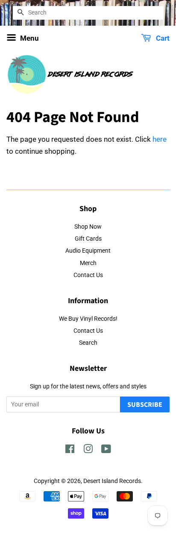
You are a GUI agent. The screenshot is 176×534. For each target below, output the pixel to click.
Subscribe (144, 404)
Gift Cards (88, 238)
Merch (88, 263)
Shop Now (88, 226)
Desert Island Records (112, 481)
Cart (162, 38)
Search (88, 342)
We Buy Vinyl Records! (88, 318)
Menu (28, 38)
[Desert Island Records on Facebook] (70, 450)
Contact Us (88, 275)
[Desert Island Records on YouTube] (106, 450)
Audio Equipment (88, 250)
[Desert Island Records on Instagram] (88, 450)
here (160, 139)
